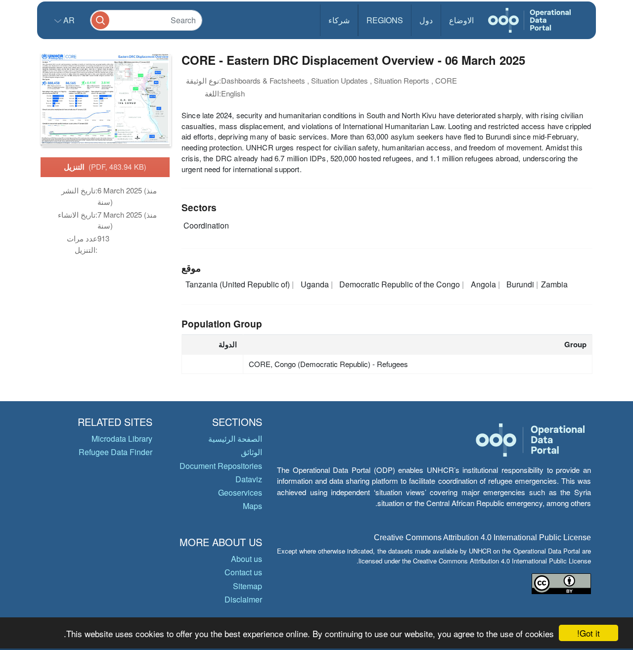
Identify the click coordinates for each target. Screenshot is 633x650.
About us (246, 558)
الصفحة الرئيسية (235, 438)
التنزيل (105, 166)
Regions (384, 20)
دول (426, 20)
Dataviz (248, 479)
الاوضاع (461, 20)
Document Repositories (221, 465)
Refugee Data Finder (115, 452)
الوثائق (251, 452)
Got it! (588, 633)
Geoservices (240, 492)
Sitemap (247, 586)
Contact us (243, 572)
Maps (252, 505)
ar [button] (68, 20)
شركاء (339, 20)
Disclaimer (243, 599)
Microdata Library (121, 438)
